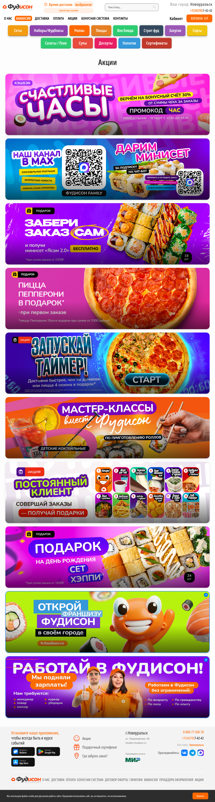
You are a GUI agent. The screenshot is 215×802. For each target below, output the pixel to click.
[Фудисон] (17, 7)
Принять (200, 796)
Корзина (199, 18)
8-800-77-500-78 (193, 732)
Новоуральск (196, 745)
